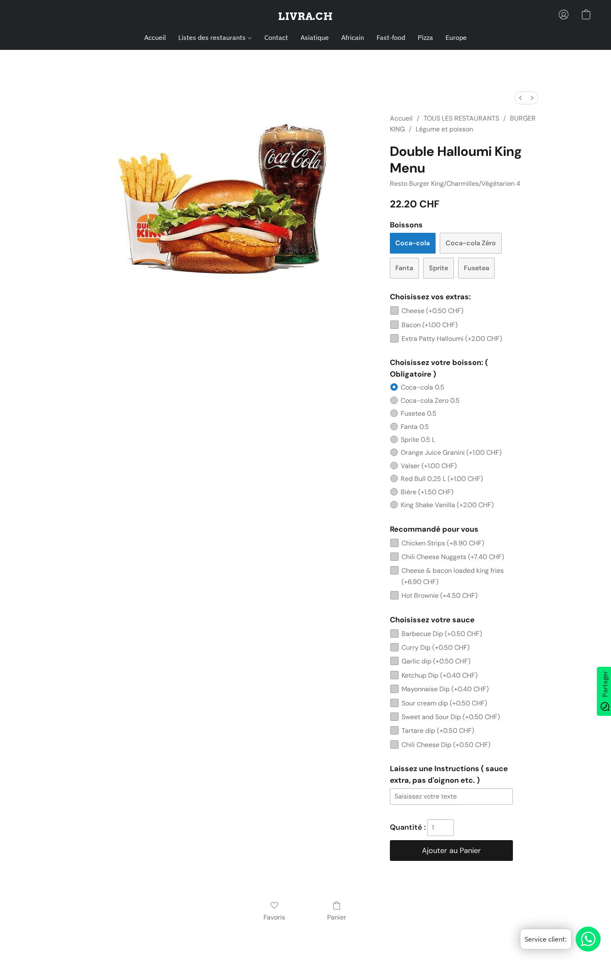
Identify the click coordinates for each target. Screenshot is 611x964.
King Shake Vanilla (447, 504)
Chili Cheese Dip (446, 744)
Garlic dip (436, 661)
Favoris (274, 917)
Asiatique (315, 37)
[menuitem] (520, 98)
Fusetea (476, 268)
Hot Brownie (440, 595)
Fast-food (391, 37)
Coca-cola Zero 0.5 (430, 400)
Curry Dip (436, 647)
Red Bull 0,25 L (442, 478)
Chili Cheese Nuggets (453, 556)
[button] (305, 16)
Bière (427, 492)
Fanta (404, 268)
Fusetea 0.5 (418, 413)
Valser (429, 465)
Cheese (432, 310)
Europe (456, 37)
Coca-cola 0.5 (422, 387)
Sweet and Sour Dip (451, 717)
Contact (276, 37)
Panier (336, 917)
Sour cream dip (444, 703)
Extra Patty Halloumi (452, 338)
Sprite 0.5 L (418, 439)
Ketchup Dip (440, 675)
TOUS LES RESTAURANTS (461, 118)
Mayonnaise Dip (445, 689)
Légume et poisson (444, 129)
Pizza (425, 37)
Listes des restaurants (212, 37)
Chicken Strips (443, 543)
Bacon (430, 325)
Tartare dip (438, 730)
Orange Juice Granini (451, 452)
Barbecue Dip (442, 633)
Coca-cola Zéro (471, 243)
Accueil (155, 37)
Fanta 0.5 (415, 426)
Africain (352, 37)
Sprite (438, 268)
